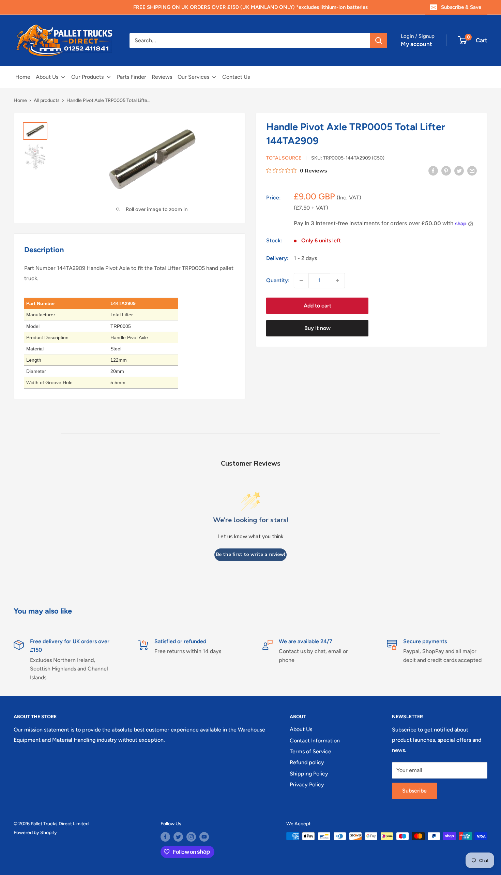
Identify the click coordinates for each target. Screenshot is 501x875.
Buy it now (317, 328)
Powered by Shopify (35, 832)
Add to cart (317, 305)
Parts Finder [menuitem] (131, 77)
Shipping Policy (309, 773)
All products (47, 100)
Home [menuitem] (22, 77)
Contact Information (315, 740)
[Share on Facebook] (433, 170)
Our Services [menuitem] (193, 77)
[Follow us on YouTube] (204, 837)
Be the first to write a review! (250, 554)
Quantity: (278, 280)
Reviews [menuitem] (162, 77)
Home (20, 100)
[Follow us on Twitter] (178, 837)
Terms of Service (310, 751)
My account (416, 44)
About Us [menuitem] (47, 77)
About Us (301, 729)
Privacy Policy (307, 784)
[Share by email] (472, 170)
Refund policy (307, 762)
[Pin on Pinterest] (446, 170)
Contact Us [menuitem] (236, 77)
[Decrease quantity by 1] (301, 280)
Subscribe (414, 790)
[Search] (378, 40)
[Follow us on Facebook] (165, 837)
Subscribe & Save (461, 7)
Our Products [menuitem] (87, 77)
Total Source (283, 158)
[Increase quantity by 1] (337, 280)
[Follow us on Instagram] (191, 837)
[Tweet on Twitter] (459, 170)
